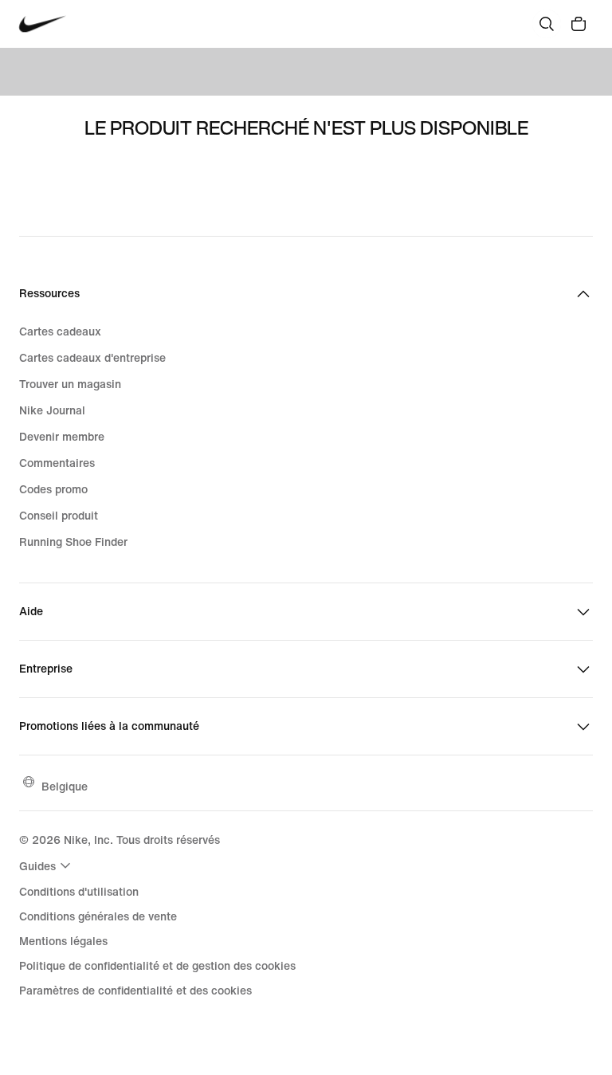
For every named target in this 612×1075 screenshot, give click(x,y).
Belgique (64, 786)
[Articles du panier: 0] (578, 24)
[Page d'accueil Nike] (42, 24)
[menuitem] (47, 865)
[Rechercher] (546, 24)
